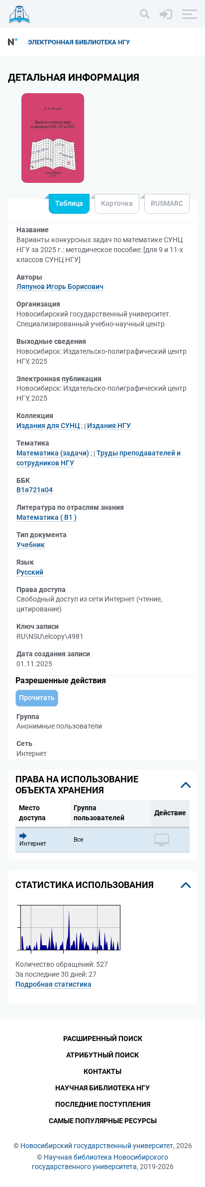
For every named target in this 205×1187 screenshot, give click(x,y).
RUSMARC (167, 203)
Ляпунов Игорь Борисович (59, 287)
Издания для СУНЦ (48, 426)
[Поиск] (145, 14)
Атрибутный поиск (102, 1055)
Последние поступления (102, 1104)
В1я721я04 (34, 490)
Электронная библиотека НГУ (79, 42)
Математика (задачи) (52, 453)
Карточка (117, 203)
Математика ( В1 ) (46, 517)
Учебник (30, 545)
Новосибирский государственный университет (96, 1146)
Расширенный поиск (102, 1038)
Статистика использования (84, 885)
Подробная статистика (53, 984)
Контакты (102, 1071)
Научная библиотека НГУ (102, 1088)
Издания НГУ (109, 426)
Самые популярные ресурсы (103, 1121)
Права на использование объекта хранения (76, 784)
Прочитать (37, 698)
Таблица (69, 203)
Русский (29, 572)
